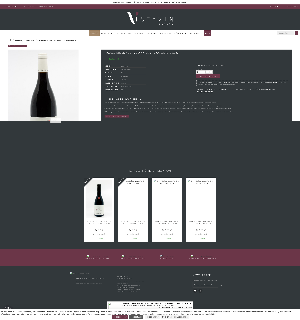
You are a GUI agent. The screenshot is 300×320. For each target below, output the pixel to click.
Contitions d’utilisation (125, 287)
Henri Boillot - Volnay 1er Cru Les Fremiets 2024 (167, 222)
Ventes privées (109, 33)
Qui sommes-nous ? (123, 276)
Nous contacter (122, 283)
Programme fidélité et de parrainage (130, 281)
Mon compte (292, 6)
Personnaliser (152, 317)
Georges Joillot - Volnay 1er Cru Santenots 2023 (99, 222)
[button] (85, 210)
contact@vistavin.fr (46, 6)
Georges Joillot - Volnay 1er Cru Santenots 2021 (133, 222)
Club (207, 33)
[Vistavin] (150, 19)
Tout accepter (120, 317)
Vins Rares (196, 33)
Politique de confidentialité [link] (175, 317)
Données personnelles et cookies (129, 289)
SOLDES (94, 33)
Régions (138, 33)
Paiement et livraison (125, 279)
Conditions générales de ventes (128, 285)
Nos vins (126, 33)
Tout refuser (136, 317)
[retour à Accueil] (10, 40)
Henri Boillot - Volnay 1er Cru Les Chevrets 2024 (201, 222)
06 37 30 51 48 (29, 6)
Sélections (180, 33)
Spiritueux (166, 33)
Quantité (200, 69)
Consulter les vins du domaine (117, 116)
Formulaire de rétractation (127, 291)
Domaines (151, 33)
